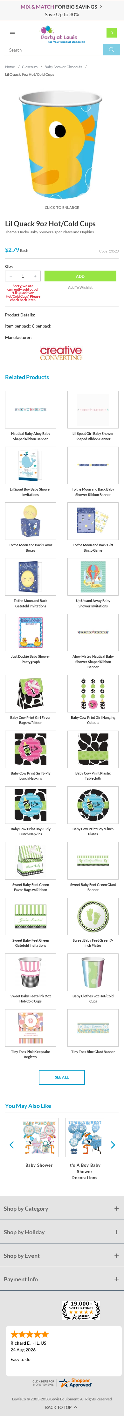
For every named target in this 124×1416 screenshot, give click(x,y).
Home (10, 66)
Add (80, 276)
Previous (11, 1144)
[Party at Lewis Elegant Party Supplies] (62, 32)
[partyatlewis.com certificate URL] (62, 1382)
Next (112, 1144)
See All (62, 1077)
